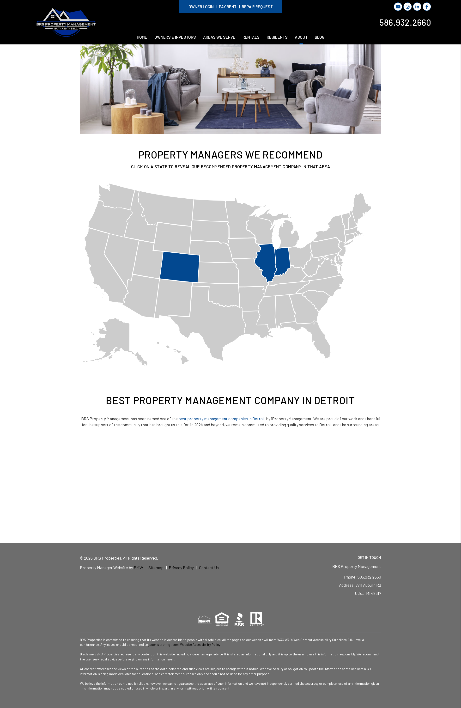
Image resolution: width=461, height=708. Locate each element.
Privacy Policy (181, 567)
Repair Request (257, 6)
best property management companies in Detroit (221, 418)
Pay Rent (228, 6)
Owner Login (201, 6)
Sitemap (156, 567)
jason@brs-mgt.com (164, 644)
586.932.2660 (405, 22)
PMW (138, 567)
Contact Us (209, 567)
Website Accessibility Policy (200, 644)
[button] (398, 6)
